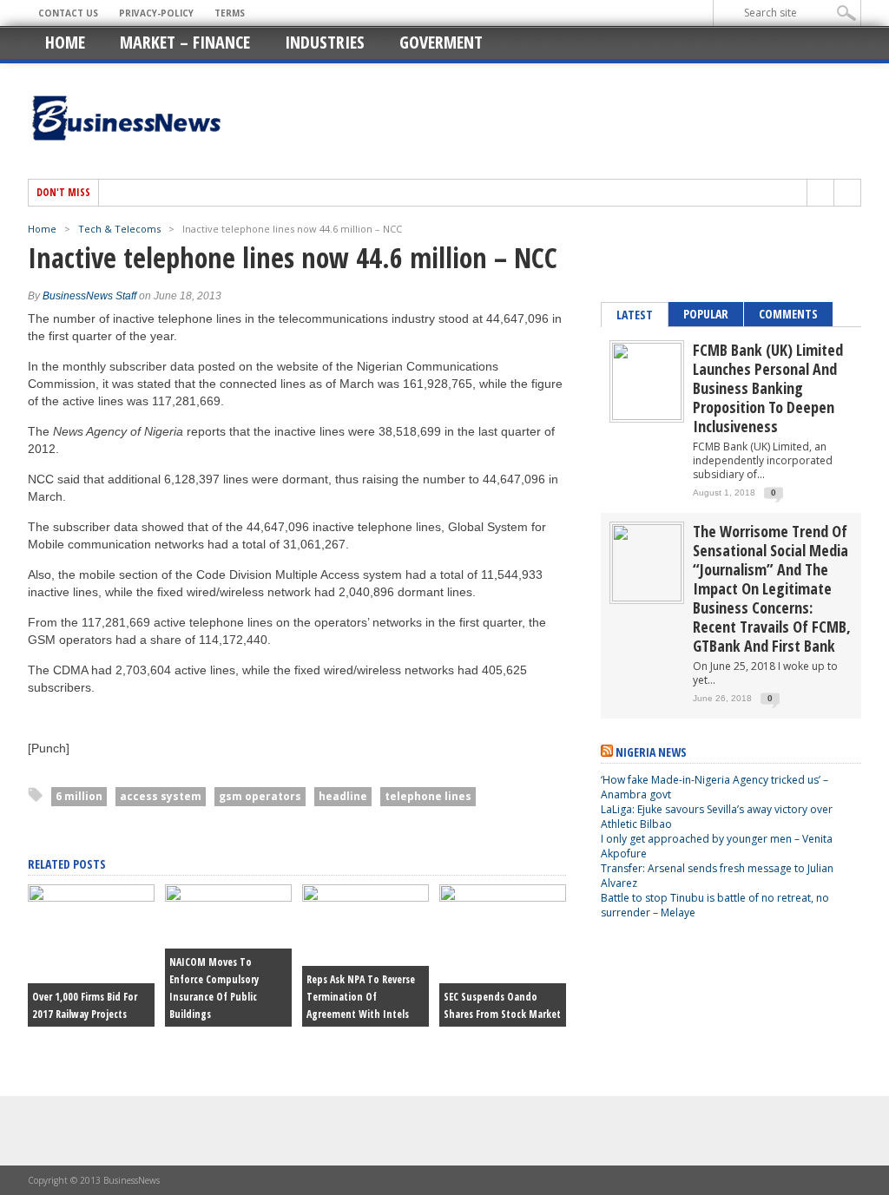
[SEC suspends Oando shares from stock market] (502, 897)
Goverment (441, 42)
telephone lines (428, 796)
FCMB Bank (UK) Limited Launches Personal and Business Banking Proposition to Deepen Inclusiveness (768, 388)
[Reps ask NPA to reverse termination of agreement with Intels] (365, 897)
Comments (788, 313)
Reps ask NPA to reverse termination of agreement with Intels (360, 996)
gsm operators (260, 796)
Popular (705, 313)
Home (65, 42)
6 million (79, 796)
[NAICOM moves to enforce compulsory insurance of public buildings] (228, 897)
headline (343, 796)
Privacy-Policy (156, 13)
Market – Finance (185, 42)
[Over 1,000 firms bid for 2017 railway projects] (91, 897)
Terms (229, 13)
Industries (325, 42)
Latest (634, 314)
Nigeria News (651, 752)
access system (160, 796)
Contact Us (68, 13)
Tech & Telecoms (119, 228)
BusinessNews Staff (89, 296)
